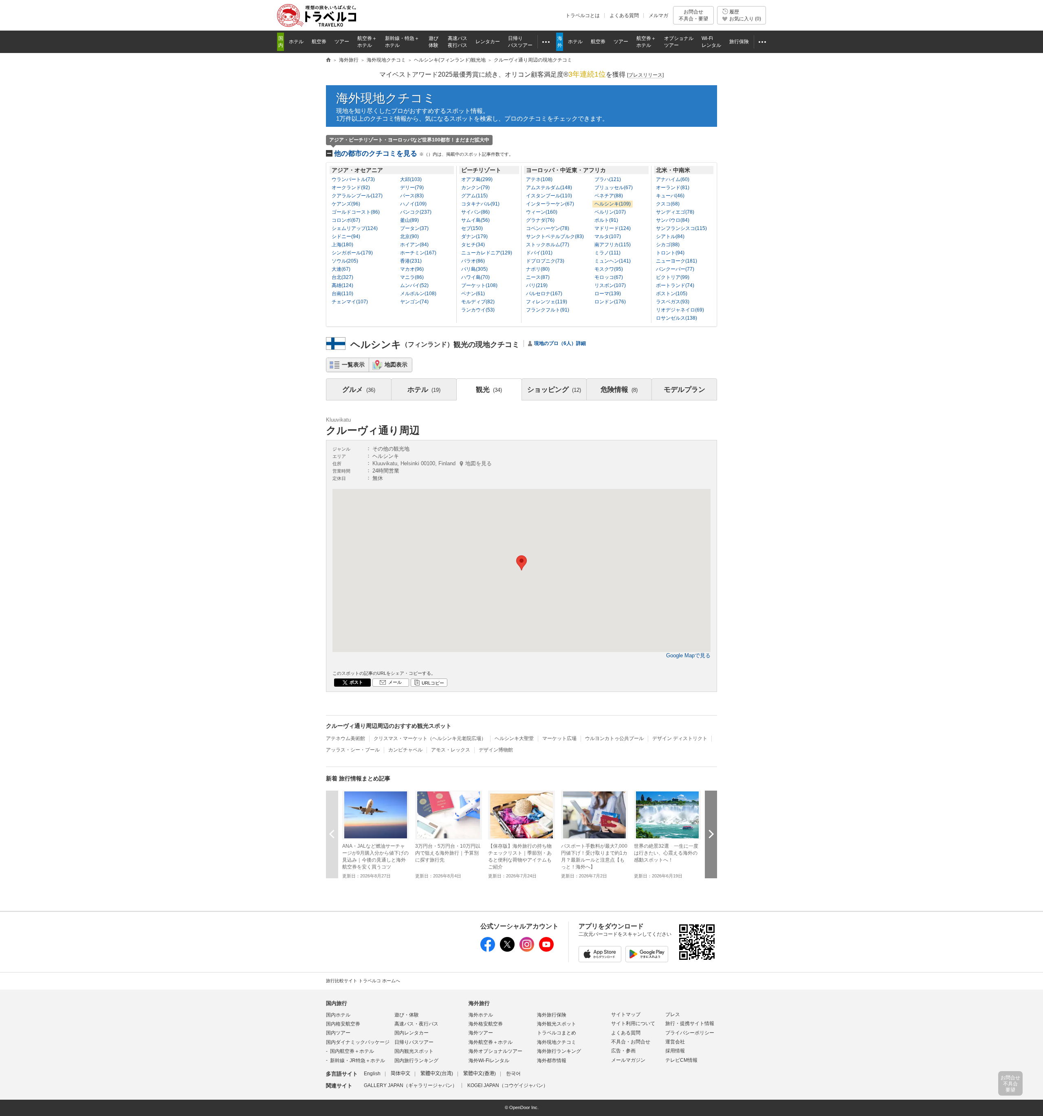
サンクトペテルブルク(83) (555, 236)
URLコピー (433, 683)
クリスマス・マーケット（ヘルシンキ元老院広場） (430, 738)
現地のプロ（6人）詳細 (560, 343)
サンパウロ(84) (672, 220)
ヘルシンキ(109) (612, 204)
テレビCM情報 (681, 1060)
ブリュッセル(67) (613, 187)
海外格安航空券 (486, 1024)
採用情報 (675, 1051)
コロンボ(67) (346, 220)
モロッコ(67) (608, 277)
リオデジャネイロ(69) (680, 310)
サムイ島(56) (475, 220)
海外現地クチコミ (386, 98)
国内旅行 (336, 1003)
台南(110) (342, 293)
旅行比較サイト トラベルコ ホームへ (363, 980)
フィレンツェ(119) (546, 302)
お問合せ (693, 15)
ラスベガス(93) (672, 302)
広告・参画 (623, 1051)
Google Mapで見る (688, 655)
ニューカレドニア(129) (486, 253)
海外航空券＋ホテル (491, 1042)
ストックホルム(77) (547, 245)
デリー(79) (412, 187)
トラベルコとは (583, 15)
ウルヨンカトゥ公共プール (614, 738)
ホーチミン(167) (418, 253)
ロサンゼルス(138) (676, 318)
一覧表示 (353, 364)
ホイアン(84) (414, 245)
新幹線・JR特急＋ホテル (357, 1060)
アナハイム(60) (672, 179)
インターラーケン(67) (550, 204)
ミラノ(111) (607, 253)
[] (645, 75)
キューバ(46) (670, 196)
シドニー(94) (346, 236)
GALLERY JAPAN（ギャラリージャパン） (410, 1085)
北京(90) (409, 236)
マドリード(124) (612, 228)
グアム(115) (474, 196)
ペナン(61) (473, 293)
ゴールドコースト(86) (356, 212)
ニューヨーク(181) (676, 261)
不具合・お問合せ (630, 1042)
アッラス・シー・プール (353, 750)
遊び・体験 (406, 1015)
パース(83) (412, 196)
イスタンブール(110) (549, 196)
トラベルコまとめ (556, 1033)
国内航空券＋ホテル (352, 1051)
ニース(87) (538, 277)
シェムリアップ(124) (355, 228)
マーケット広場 (559, 738)
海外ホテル (481, 1015)
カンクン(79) (475, 187)
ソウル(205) (345, 261)
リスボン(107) (610, 285)
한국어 (513, 1073)
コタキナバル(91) (480, 204)
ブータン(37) (414, 228)
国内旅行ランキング (416, 1060)
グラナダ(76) (540, 220)
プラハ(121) (607, 179)
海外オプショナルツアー (495, 1051)
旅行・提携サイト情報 (689, 1023)
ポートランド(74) (675, 285)
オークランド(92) (351, 187)
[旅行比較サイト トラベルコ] (328, 60)
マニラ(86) (412, 277)
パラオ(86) (473, 261)
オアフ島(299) (477, 179)
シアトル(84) (670, 236)
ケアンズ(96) (346, 204)
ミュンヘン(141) (612, 261)
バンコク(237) (415, 212)
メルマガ (658, 15)
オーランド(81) (672, 187)
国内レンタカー (411, 1033)
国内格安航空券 (343, 1024)
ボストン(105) (671, 293)
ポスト (356, 682)
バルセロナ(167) (544, 293)
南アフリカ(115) (612, 245)
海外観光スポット (556, 1024)
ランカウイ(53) (478, 310)
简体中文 (400, 1073)
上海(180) (342, 245)
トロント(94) (670, 253)
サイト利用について (633, 1023)
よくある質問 (624, 15)
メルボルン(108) (418, 293)
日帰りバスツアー (413, 1042)
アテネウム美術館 (345, 738)
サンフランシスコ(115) (681, 228)
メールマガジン (628, 1060)
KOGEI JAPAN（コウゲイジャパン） (507, 1085)
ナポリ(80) (538, 269)
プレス (672, 1014)
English (372, 1073)
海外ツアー (481, 1033)
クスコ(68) (668, 204)
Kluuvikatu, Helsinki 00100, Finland (432, 463)
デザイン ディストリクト (679, 738)
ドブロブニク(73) (545, 261)
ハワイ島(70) (475, 277)
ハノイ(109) (413, 204)
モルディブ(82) (478, 302)
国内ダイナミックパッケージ (357, 1042)
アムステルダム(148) (549, 187)
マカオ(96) (412, 269)
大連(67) (341, 269)
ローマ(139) (607, 293)
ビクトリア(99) (672, 277)
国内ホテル (338, 1015)
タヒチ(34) (473, 245)
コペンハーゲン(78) (547, 228)
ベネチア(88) (608, 196)
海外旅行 (479, 1003)
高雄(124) (342, 285)
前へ (332, 834)
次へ (711, 834)
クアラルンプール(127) (357, 196)
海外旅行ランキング (559, 1051)
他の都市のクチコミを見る (423, 153)
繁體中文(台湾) (436, 1073)
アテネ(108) (539, 179)
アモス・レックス (450, 750)
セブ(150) (472, 228)
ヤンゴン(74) (414, 302)
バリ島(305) (474, 269)
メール (395, 682)
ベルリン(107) (610, 212)
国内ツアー (338, 1033)
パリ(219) (537, 285)
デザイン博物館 (496, 750)
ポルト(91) (606, 220)
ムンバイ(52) (414, 285)
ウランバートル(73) (353, 179)
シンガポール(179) (352, 253)
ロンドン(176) (610, 302)
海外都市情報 (551, 1060)
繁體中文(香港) (479, 1073)
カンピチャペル (405, 750)
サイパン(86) (475, 212)
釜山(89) (409, 220)
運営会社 (675, 1042)
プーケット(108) (479, 285)
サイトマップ (625, 1014)
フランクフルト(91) (547, 310)
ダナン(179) (474, 236)
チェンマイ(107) (350, 302)
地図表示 (396, 364)
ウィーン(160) (541, 212)
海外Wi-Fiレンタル (489, 1060)
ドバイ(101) (539, 253)
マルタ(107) (607, 236)
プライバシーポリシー (689, 1033)
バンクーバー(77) (675, 269)
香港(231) (411, 261)
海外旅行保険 (551, 1015)
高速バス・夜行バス (416, 1024)
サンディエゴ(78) (675, 212)
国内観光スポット (413, 1051)
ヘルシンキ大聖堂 (514, 738)
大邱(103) (411, 179)
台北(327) (342, 277)
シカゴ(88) (668, 245)
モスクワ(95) (608, 269)
